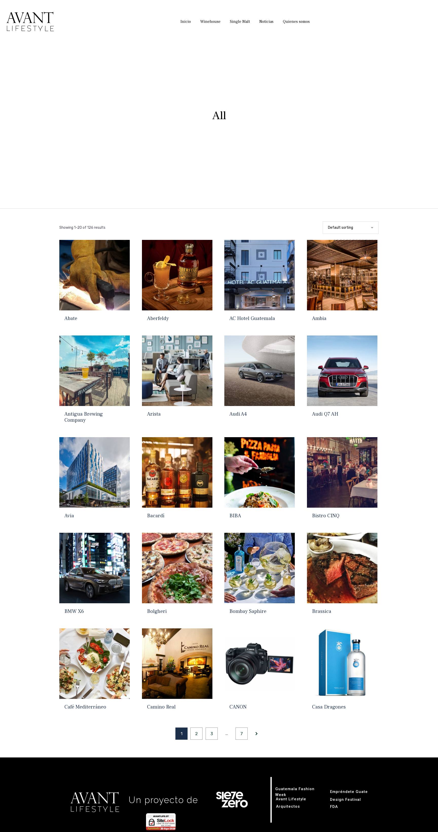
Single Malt (240, 21)
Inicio (185, 21)
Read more (94, 309)
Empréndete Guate (349, 791)
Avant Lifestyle (291, 799)
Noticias (266, 21)
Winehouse (210, 21)
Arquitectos (288, 806)
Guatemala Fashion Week (295, 792)
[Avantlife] (28, 21)
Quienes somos (296, 21)
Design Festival (345, 799)
